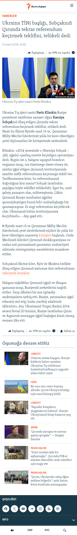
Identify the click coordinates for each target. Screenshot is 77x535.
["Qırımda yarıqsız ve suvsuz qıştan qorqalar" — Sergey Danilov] (16, 432)
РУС (47, 530)
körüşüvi (45, 235)
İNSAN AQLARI (38, 448)
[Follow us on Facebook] (5, 508)
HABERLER (9, 16)
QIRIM (34, 427)
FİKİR (33, 382)
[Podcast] (57, 508)
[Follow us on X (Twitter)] (14, 508)
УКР (30, 530)
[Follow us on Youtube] (23, 508)
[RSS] (49, 508)
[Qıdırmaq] (64, 530)
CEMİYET (36, 354)
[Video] (12, 530)
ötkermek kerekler (15, 273)
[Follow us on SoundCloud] (31, 508)
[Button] (36, 52)
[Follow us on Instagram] (40, 508)
